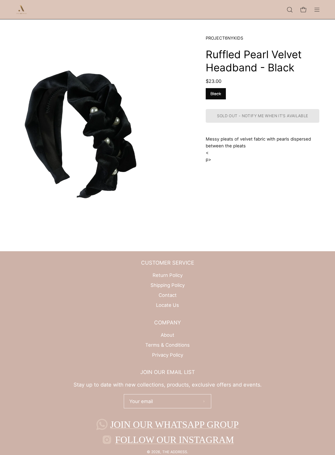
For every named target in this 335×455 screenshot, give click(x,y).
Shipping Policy (167, 285)
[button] (289, 9)
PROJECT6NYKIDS (224, 38)
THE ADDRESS (174, 452)
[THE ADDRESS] (22, 9)
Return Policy (168, 275)
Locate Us (167, 305)
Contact (168, 295)
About (167, 335)
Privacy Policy (167, 354)
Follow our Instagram (174, 440)
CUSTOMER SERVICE (167, 263)
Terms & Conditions (167, 345)
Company (167, 322)
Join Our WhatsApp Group (174, 424)
